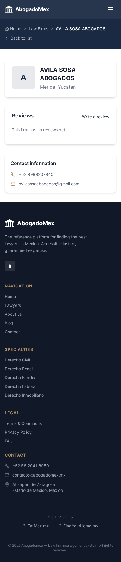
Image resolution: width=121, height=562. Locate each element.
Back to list (21, 38)
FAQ (9, 440)
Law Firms (38, 28)
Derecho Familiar (21, 377)
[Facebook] (10, 266)
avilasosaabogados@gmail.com (49, 183)
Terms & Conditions (23, 423)
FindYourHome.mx (78, 525)
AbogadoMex (32, 9)
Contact (12, 331)
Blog (9, 322)
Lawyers (13, 305)
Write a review (95, 116)
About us (13, 314)
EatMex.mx (36, 525)
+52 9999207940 (36, 174)
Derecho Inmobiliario (24, 395)
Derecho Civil (17, 359)
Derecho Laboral (20, 386)
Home (15, 28)
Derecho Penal (19, 368)
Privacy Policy (18, 432)
